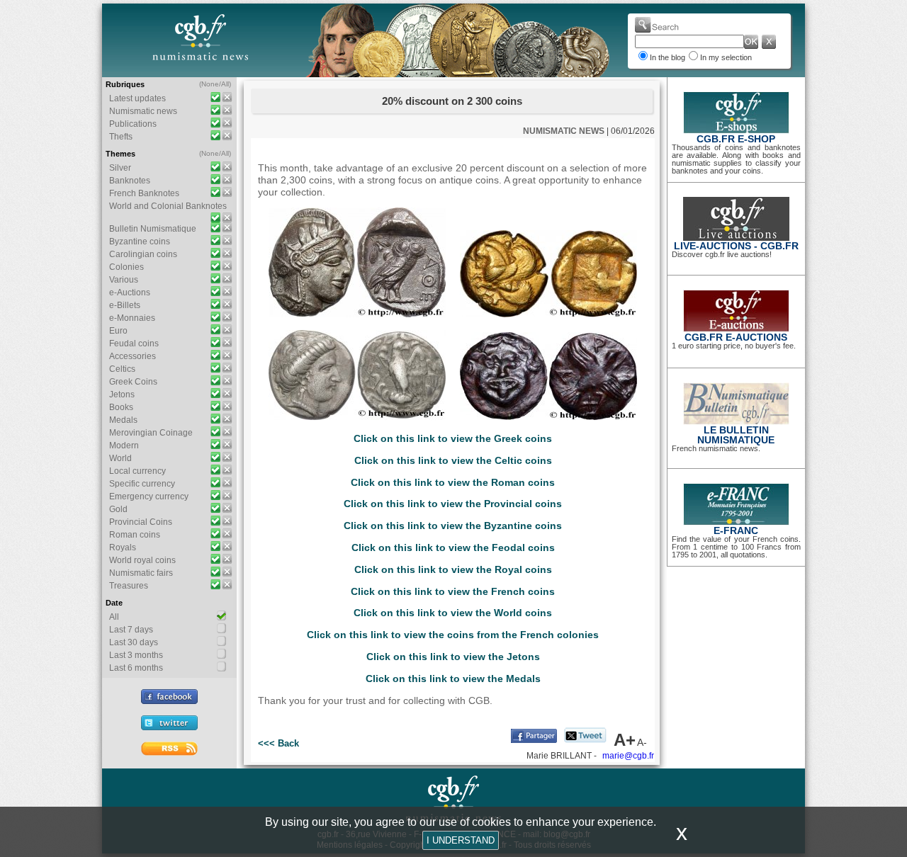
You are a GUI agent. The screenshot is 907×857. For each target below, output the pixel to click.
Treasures (128, 586)
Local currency (137, 471)
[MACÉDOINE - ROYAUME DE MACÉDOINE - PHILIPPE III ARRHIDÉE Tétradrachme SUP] (357, 416)
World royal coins (142, 560)
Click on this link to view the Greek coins (453, 438)
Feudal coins (134, 343)
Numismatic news (143, 111)
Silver (120, 168)
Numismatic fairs (141, 573)
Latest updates (137, 98)
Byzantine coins (139, 241)
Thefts (121, 137)
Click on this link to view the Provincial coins (453, 503)
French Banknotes (144, 193)
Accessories (132, 356)
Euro (118, 331)
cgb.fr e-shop (736, 138)
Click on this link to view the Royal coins (453, 569)
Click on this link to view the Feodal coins (453, 547)
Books (121, 407)
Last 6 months (136, 668)
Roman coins (134, 535)
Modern (124, 445)
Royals (122, 547)
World (120, 458)
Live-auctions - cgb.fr (736, 245)
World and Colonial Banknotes (168, 206)
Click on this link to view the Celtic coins (453, 460)
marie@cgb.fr (628, 756)
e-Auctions (129, 292)
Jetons (122, 394)
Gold (118, 509)
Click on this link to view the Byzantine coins (453, 525)
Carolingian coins (143, 254)
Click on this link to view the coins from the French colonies (453, 634)
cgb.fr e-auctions (736, 337)
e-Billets (124, 305)
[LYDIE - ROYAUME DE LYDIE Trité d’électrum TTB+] (357, 313)
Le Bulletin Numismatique (735, 434)
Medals (123, 420)
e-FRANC (736, 530)
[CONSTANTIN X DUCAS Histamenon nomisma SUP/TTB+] (548, 416)
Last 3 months (136, 655)
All (225, 84)
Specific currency (142, 484)
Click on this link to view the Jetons (453, 656)
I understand (461, 840)
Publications (133, 124)
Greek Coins (133, 382)
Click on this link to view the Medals (453, 678)
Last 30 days (133, 642)
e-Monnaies (132, 318)
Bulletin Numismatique (152, 229)
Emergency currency (148, 496)
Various (123, 280)
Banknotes (129, 181)
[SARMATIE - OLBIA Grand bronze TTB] (548, 313)
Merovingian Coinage (151, 433)
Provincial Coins (140, 522)
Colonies (126, 267)
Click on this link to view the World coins (453, 612)
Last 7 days (131, 630)
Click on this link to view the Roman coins (453, 482)
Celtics (122, 369)
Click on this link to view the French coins (453, 591)
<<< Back (278, 743)
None (210, 84)
